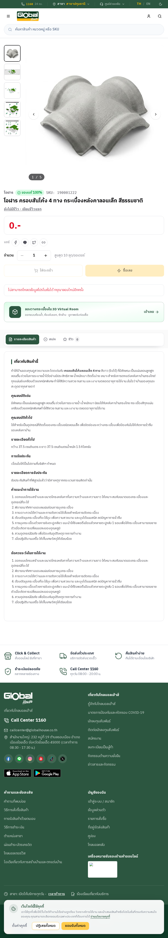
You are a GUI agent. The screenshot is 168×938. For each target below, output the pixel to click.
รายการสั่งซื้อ (97, 819)
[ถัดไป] (156, 114)
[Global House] (28, 16)
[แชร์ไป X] (34, 242)
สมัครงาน (94, 738)
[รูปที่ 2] (12, 72)
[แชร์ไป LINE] (25, 242)
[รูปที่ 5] (12, 127)
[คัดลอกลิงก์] (43, 242)
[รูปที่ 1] (12, 53)
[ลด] (22, 255)
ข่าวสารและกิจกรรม (102, 764)
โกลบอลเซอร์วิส (15, 853)
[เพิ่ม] (46, 255)
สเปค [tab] (52, 339)
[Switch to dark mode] (160, 4)
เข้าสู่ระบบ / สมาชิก (101, 801)
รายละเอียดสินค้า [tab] (25, 339)
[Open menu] (8, 16)
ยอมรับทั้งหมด (75, 926)
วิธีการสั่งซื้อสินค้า (16, 810)
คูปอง (92, 836)
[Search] (159, 16)
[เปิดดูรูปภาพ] (94, 114)
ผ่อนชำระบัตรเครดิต (18, 845)
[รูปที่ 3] (12, 90)
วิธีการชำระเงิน (14, 827)
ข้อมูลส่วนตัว (97, 810)
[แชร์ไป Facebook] (15, 242)
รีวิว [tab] (73, 339)
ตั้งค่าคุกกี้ (19, 926)
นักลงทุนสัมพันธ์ (99, 721)
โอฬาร (8, 192)
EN (148, 4)
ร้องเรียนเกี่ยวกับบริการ (93, 894)
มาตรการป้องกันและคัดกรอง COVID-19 (116, 712)
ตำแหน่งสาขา (13, 836)
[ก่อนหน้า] (33, 114)
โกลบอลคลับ (96, 845)
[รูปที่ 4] (12, 109)
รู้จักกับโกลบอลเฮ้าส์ (102, 704)
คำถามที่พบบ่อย (15, 801)
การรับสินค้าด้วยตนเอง (19, 819)
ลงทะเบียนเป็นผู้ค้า (100, 747)
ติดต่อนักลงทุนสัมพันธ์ (103, 730)
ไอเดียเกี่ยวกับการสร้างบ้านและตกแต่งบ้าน (33, 862)
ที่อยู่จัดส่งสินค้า (99, 827)
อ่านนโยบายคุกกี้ (100, 916)
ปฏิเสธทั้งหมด (46, 926)
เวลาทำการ (56, 894)
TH (139, 4)
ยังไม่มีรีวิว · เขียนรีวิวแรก (23, 209)
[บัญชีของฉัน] (148, 16)
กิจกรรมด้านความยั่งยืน (104, 756)
